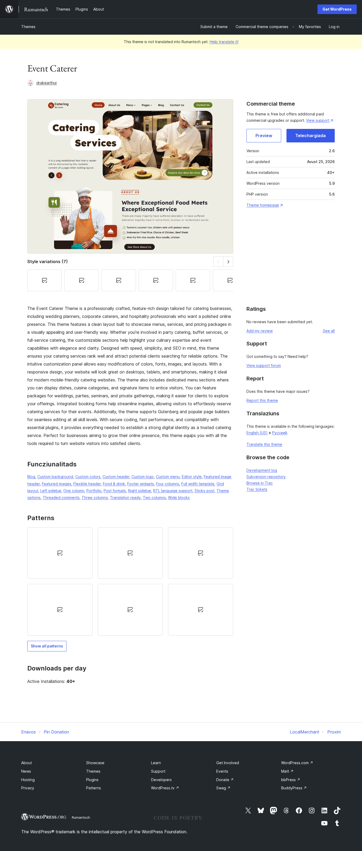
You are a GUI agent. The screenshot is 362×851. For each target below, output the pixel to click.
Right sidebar (139, 490)
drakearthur (46, 82)
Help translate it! (224, 41)
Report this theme (262, 400)
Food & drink (114, 483)
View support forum (263, 365)
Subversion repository (266, 476)
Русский (279, 432)
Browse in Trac (259, 483)
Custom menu (168, 476)
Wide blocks (179, 497)
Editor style (192, 476)
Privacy (27, 788)
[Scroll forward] (228, 261)
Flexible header (87, 483)
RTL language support (172, 490)
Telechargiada (310, 135)
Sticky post (204, 490)
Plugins (92, 779)
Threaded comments (61, 497)
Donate (225, 779)
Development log (261, 470)
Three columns (95, 497)
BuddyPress (294, 788)
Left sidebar (50, 490)
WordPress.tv (165, 788)
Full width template (197, 483)
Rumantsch (81, 817)
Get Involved (227, 762)
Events (222, 771)
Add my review (259, 330)
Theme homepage (262, 205)
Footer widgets (140, 483)
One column (73, 490)
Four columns (167, 483)
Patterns (93, 788)
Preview (263, 135)
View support (317, 120)
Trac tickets (256, 489)
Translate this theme (264, 444)
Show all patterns (47, 646)
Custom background (55, 476)
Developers (161, 779)
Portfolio (93, 490)
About (26, 762)
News (26, 771)
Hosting (28, 779)
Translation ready (125, 497)
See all (329, 330)
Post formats (115, 490)
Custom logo (142, 476)
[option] (59, 553)
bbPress (290, 779)
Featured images (56, 483)
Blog (31, 476)
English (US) (257, 432)
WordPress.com (297, 762)
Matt (287, 771)
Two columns (154, 497)
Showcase (95, 762)
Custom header (116, 476)
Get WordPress (337, 9)
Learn (156, 762)
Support (158, 771)
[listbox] (130, 581)
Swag (223, 788)
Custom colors (87, 476)
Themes (28, 26)
